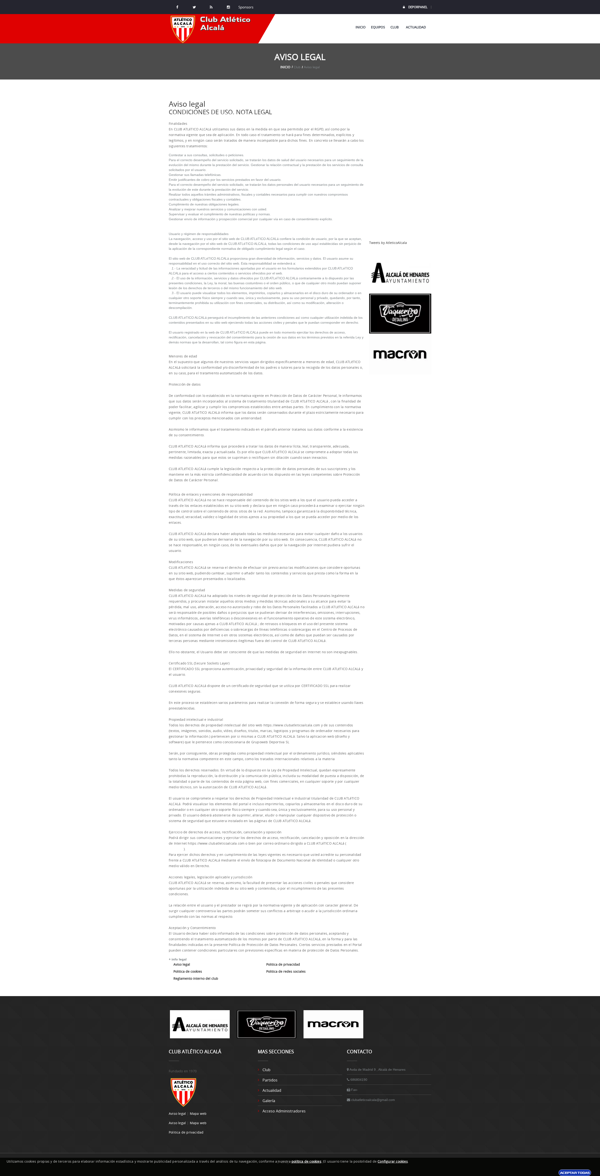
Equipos (378, 27)
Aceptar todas (575, 1173)
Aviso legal (181, 964)
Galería (268, 1100)
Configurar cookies (393, 1161)
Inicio (361, 27)
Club (395, 27)
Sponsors (245, 7)
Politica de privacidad (283, 964)
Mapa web (198, 1113)
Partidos (270, 1080)
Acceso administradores (284, 1111)
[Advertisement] (400, 169)
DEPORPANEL (418, 7)
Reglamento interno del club (195, 978)
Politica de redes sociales (286, 971)
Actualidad (416, 27)
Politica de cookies (187, 971)
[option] (199, 1026)
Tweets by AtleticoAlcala (388, 242)
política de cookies (306, 1161)
